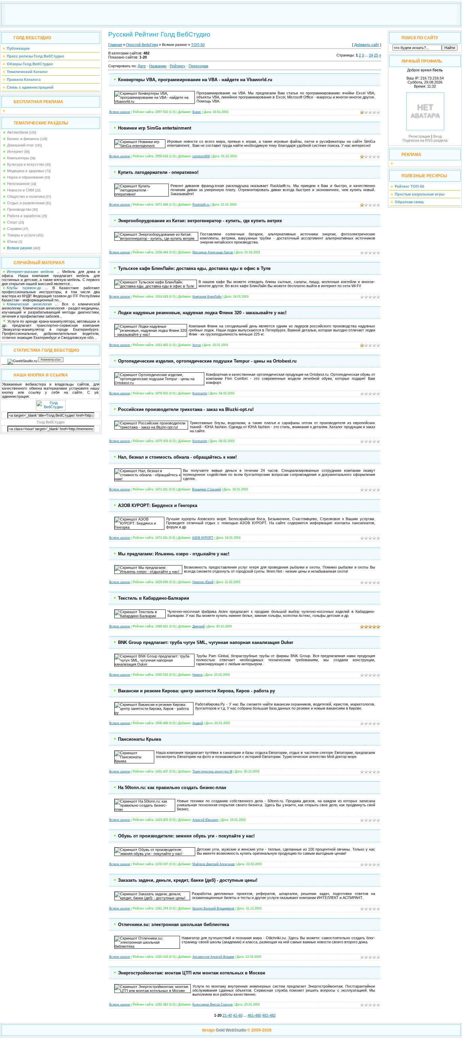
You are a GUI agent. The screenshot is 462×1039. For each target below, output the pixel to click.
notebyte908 (201, 156)
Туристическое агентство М (212, 771)
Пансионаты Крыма (139, 739)
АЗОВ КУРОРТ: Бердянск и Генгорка (157, 505)
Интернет (15, 151)
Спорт (12, 222)
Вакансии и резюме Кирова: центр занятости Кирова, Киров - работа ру (196, 690)
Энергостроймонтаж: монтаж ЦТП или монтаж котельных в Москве (191, 972)
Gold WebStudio (231, 1030)
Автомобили (17, 132)
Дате (142, 66)
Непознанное (18, 184)
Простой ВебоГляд (142, 45)
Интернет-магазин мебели (30, 272)
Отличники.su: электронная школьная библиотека (173, 924)
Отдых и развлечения (26, 203)
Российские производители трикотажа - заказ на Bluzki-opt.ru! (186, 409)
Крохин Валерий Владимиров (213, 908)
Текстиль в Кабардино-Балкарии (153, 598)
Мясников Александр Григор (212, 252)
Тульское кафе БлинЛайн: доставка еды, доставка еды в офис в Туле (194, 268)
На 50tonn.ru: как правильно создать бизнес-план (172, 787)
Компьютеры (18, 158)
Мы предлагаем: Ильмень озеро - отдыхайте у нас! (173, 553)
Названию (157, 66)
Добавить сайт (366, 45)
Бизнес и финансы (23, 139)
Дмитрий (198, 626)
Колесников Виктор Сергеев (212, 1004)
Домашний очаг (20, 145)
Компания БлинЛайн (207, 296)
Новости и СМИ (20, 190)
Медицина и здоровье (25, 171)
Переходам (198, 66)
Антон (196, 345)
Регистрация (419, 136)
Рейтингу (177, 66)
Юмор (12, 241)
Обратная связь (409, 202)
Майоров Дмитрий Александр (213, 864)
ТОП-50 (198, 45)
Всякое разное (19, 248)
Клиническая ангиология (29, 304)
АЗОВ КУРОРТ (202, 537)
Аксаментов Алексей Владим (213, 957)
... (95, 338)
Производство (19, 209)
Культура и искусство (25, 164)
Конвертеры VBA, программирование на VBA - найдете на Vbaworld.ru (195, 79)
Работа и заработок (24, 216)
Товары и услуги (21, 235)
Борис (196, 112)
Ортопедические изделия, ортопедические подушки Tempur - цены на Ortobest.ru (207, 361)
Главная (115, 45)
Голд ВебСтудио (51, 422)
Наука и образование (25, 177)
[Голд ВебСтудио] (51, 409)
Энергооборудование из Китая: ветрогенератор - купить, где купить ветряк (200, 220)
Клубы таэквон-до (24, 288)
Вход (437, 136)
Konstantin (199, 393)
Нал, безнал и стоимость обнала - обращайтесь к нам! (177, 457)
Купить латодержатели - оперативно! (158, 172)
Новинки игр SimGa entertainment (154, 128)
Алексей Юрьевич (205, 820)
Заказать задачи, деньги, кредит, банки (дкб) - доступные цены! (187, 880)
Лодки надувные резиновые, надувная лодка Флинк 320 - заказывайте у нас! (202, 312)
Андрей (197, 723)
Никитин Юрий (202, 582)
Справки (14, 229)
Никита (197, 674)
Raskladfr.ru (200, 204)
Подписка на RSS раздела (424, 140)
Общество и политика (26, 196)
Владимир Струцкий (206, 489)
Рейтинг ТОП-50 (409, 186)
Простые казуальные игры (419, 194)
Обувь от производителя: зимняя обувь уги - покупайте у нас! (186, 835)
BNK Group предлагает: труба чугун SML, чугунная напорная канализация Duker (205, 642)
